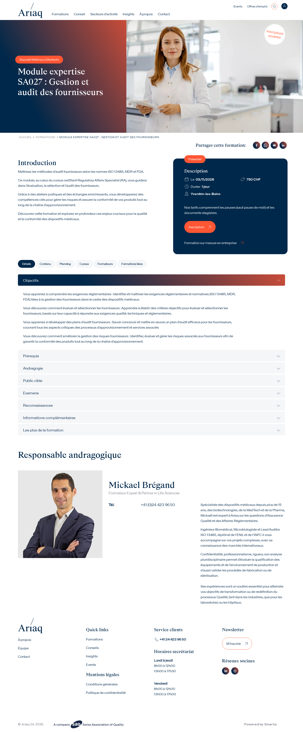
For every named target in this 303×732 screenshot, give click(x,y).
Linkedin (225, 670)
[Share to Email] (274, 145)
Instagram (234, 670)
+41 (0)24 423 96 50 (158, 504)
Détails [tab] (26, 264)
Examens (31, 393)
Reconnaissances (38, 405)
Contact (164, 14)
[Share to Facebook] (256, 145)
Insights (128, 14)
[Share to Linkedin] (283, 145)
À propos (24, 640)
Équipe (23, 648)
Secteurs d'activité (103, 14)
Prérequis (31, 356)
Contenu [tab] (45, 264)
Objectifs (31, 280)
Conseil (79, 14)
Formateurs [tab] (105, 264)
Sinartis (270, 724)
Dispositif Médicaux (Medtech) (39, 59)
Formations (60, 14)
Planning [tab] (65, 264)
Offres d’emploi (257, 6)
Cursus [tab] (84, 264)
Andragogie (33, 368)
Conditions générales (102, 684)
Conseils (92, 648)
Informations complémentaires (49, 417)
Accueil (25, 137)
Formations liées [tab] (132, 264)
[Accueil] (30, 10)
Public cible (32, 380)
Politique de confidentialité (106, 693)
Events (238, 6)
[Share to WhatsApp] (265, 145)
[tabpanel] (151, 354)
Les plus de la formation (43, 430)
